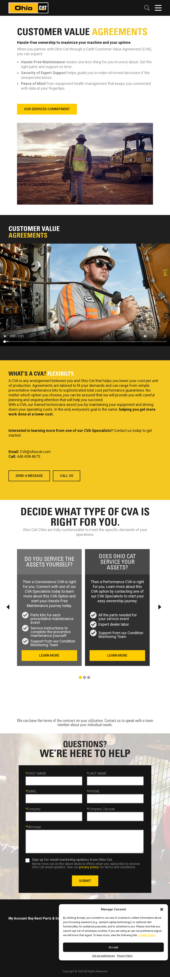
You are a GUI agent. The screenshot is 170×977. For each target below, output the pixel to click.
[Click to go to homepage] (28, 8)
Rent (38, 918)
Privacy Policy (125, 955)
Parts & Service (55, 918)
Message (33, 827)
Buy (31, 918)
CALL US (66, 476)
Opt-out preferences (103, 955)
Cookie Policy (146, 935)
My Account (17, 918)
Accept (113, 947)
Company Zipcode (101, 809)
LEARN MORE (49, 655)
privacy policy (89, 867)
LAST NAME (96, 773)
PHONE (93, 791)
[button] (162, 909)
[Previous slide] (8, 606)
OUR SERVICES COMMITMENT (47, 109)
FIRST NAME (36, 773)
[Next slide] (159, 606)
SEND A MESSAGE (29, 476)
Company (33, 809)
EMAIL (31, 791)
